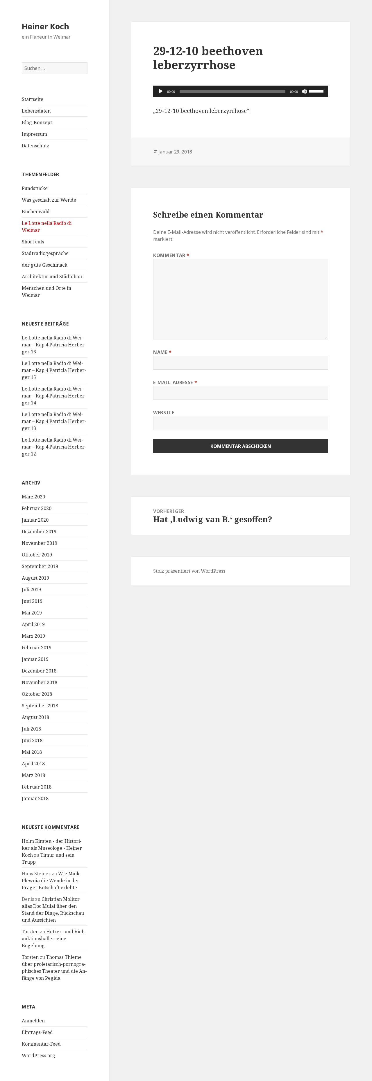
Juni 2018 (32, 740)
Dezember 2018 (39, 671)
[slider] (317, 91)
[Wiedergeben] (161, 91)
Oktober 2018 (37, 694)
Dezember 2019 (39, 531)
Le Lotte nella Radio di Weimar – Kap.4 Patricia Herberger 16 (54, 345)
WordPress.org (38, 1055)
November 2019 (39, 543)
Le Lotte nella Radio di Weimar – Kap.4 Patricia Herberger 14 (54, 396)
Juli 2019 (31, 589)
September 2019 (40, 566)
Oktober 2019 (37, 555)
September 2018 (40, 705)
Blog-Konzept (37, 122)
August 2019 (35, 578)
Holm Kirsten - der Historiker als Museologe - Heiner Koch (52, 848)
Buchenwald (36, 211)
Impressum (34, 134)
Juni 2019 (32, 601)
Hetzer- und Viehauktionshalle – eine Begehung (54, 938)
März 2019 (33, 636)
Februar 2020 (36, 508)
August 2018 (35, 717)
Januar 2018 (35, 798)
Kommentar (171, 255)
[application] (240, 91)
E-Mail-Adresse (175, 382)
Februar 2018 (36, 787)
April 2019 (33, 624)
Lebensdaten (36, 111)
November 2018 (39, 682)
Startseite (32, 99)
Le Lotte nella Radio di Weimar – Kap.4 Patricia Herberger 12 (54, 447)
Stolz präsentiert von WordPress (189, 571)
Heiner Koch (45, 26)
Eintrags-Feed (37, 1032)
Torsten (30, 931)
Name (162, 352)
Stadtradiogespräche (45, 253)
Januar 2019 (35, 659)
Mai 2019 (32, 613)
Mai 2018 (32, 752)
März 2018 (33, 775)
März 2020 (33, 497)
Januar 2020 (35, 520)
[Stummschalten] (304, 91)
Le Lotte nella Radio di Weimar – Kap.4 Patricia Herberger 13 (54, 421)
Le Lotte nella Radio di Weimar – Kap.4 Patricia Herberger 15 (54, 370)
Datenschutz (35, 145)
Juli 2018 (31, 729)
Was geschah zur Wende (49, 200)
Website (163, 412)
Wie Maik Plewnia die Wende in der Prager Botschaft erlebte (51, 880)
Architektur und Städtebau (52, 276)
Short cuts (33, 241)
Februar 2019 (36, 647)
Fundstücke (35, 188)
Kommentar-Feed (41, 1044)
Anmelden (33, 1020)
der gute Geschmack (44, 265)
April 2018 (33, 763)
